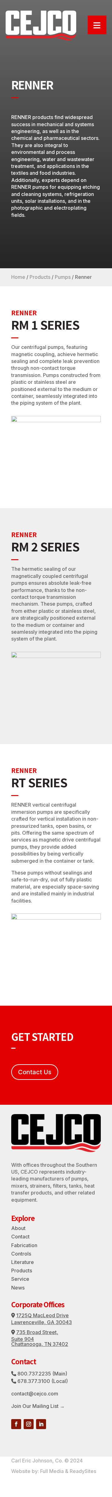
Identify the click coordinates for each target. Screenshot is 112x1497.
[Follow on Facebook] (16, 1424)
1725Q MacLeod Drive (42, 1315)
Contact (20, 1236)
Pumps (63, 277)
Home (18, 277)
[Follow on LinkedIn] (41, 1424)
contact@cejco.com (34, 1393)
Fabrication (24, 1245)
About (18, 1228)
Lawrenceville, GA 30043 (41, 1322)
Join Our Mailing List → (38, 1406)
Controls (21, 1254)
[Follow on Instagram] (29, 1424)
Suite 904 (22, 1339)
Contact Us (34, 1072)
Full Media (52, 1471)
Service (20, 1279)
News (18, 1288)
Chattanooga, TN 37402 (39, 1344)
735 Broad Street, (37, 1332)
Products (40, 277)
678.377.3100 (33, 1381)
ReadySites (83, 1471)
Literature (22, 1262)
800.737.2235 (34, 1374)
